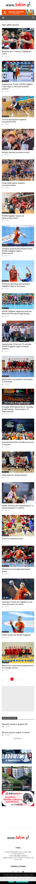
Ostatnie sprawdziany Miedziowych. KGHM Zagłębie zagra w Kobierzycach (17, 251)
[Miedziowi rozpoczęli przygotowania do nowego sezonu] (18, 652)
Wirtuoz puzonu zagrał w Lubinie (16, 732)
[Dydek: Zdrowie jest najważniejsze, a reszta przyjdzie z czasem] (18, 492)
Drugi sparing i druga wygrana (14, 475)
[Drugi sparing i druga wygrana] (18, 462)
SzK (3, 726)
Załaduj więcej (17, 738)
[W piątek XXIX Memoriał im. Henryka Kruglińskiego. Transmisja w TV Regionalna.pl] (18, 397)
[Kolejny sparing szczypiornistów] (18, 139)
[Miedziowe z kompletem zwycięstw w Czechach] (18, 366)
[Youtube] (23, 872)
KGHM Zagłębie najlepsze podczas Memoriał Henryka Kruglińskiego (17, 312)
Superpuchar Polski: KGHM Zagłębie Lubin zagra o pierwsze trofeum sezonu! (17, 86)
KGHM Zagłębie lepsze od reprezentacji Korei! (13, 217)
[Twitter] (18, 872)
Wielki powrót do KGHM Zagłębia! (16, 635)
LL (2, 56)
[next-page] (23, 679)
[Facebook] (13, 872)
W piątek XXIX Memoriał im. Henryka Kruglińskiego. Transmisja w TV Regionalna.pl (17, 409)
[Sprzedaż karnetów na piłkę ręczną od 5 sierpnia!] (18, 429)
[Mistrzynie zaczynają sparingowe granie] (18, 556)
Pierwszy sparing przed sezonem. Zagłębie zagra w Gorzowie (16, 285)
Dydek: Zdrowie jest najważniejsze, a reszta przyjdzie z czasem (17, 507)
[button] (33, 17)
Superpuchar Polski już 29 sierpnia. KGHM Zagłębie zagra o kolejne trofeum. (17, 346)
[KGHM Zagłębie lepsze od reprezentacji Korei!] (18, 203)
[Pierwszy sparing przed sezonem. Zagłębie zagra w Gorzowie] (18, 271)
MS (3, 735)
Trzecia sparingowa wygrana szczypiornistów (14, 120)
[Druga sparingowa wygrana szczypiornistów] (18, 170)
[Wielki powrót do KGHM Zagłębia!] (18, 622)
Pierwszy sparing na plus (12, 538)
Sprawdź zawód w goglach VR (14, 724)
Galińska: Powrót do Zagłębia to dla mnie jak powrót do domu (17, 603)
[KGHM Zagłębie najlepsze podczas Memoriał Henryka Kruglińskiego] (18, 301)
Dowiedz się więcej (22, 881)
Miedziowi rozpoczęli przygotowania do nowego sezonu (18, 666)
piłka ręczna (5, 48)
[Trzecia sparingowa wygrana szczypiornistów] (18, 106)
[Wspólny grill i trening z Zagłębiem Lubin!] (18, 38)
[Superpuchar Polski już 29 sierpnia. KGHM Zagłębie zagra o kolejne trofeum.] (18, 331)
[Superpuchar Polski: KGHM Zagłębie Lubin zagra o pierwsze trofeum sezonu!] (18, 71)
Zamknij (11, 881)
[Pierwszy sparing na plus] (18, 525)
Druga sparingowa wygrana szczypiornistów (13, 184)
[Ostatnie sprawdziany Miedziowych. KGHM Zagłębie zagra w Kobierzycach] (18, 236)
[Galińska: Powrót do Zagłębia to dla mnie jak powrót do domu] (18, 589)
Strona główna (5, 22)
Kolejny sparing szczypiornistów (15, 152)
